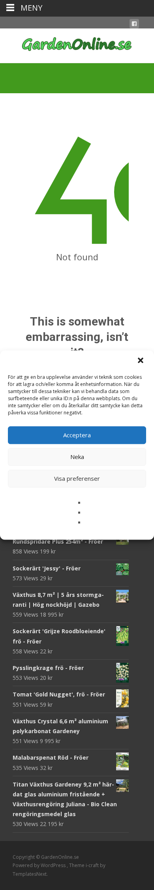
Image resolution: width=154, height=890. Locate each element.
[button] (141, 361)
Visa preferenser (77, 478)
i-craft (93, 865)
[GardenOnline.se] (77, 44)
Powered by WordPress (40, 865)
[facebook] (134, 25)
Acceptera (77, 435)
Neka (77, 457)
